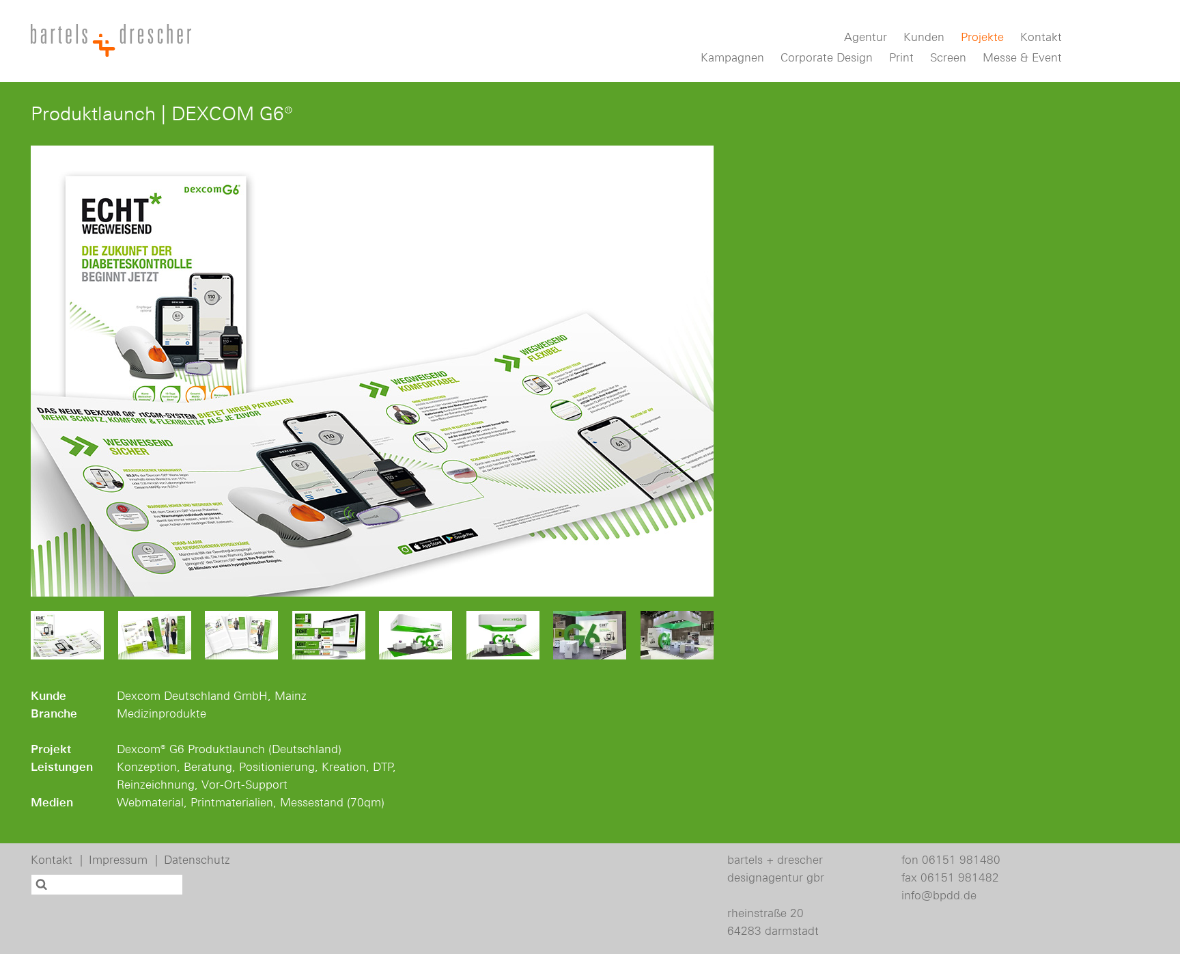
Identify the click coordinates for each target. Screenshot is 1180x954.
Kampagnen (732, 58)
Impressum (118, 860)
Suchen (42, 884)
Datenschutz (197, 860)
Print (901, 58)
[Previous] (55, 371)
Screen (948, 58)
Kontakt (1041, 37)
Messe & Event (1022, 58)
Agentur (865, 37)
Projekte (982, 37)
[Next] (690, 371)
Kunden (923, 37)
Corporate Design (827, 58)
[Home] (111, 40)
